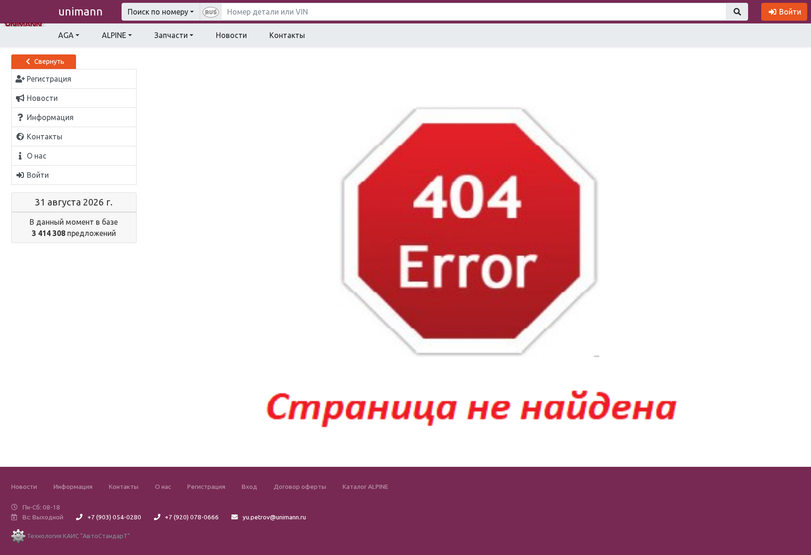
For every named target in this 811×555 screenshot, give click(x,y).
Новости (231, 35)
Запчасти (171, 35)
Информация (73, 486)
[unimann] (23, 23)
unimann (80, 11)
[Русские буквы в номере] (211, 12)
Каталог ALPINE (365, 486)
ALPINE (114, 35)
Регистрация (206, 486)
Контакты (287, 35)
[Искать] (737, 12)
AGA (66, 35)
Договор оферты (300, 486)
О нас (163, 486)
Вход (249, 486)
